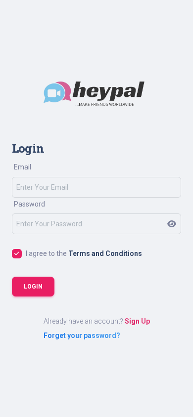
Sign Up (137, 321)
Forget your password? (82, 335)
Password (29, 204)
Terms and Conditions (105, 253)
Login (33, 286)
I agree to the (84, 253)
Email (22, 167)
